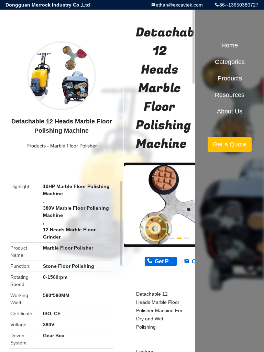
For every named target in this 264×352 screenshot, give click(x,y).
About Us (229, 111)
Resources (229, 94)
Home (229, 45)
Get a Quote (229, 144)
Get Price (165, 261)
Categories (230, 61)
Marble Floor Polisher (73, 145)
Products (36, 145)
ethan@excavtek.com (179, 5)
